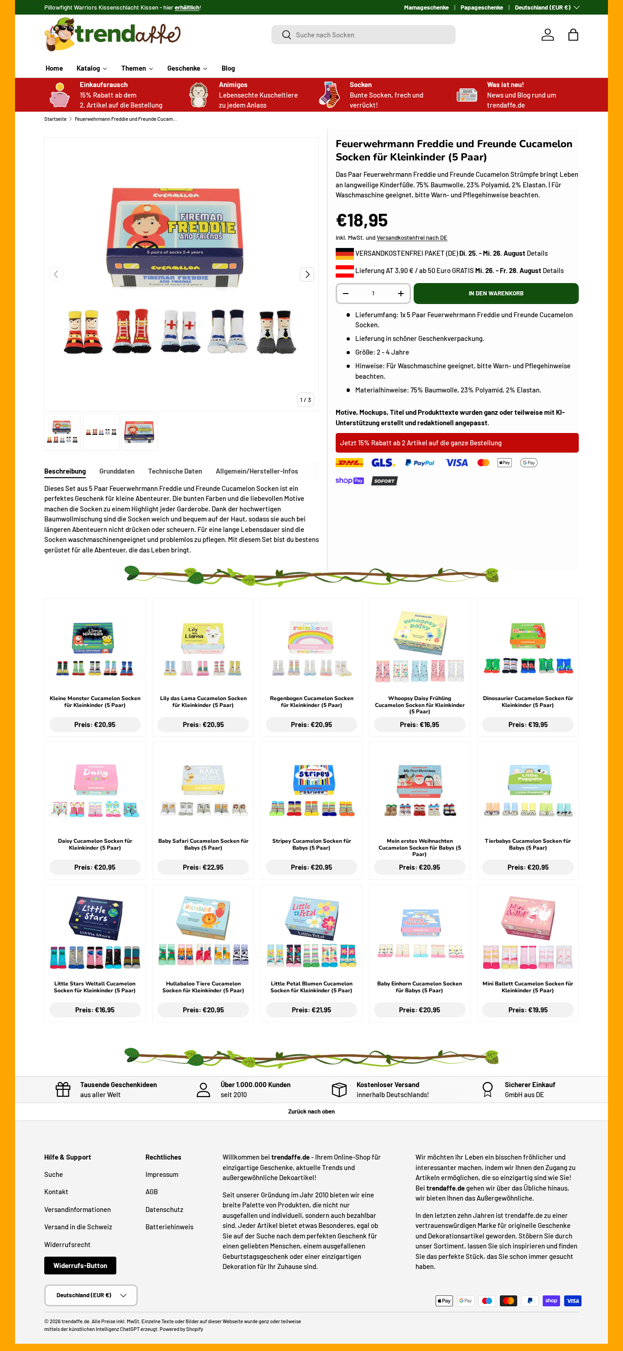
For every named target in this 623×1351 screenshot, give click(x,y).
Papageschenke (482, 7)
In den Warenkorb (496, 293)
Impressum (161, 1174)
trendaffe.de (75, 1321)
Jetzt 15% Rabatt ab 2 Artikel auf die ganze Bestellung (421, 442)
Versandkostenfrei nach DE (412, 237)
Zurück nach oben (311, 1111)
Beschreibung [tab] (65, 471)
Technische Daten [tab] (175, 471)
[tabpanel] (181, 519)
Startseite (55, 118)
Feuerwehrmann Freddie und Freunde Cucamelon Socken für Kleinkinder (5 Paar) (126, 118)
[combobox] (363, 34)
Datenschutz (164, 1209)
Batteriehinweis (169, 1226)
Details (537, 253)
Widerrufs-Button (80, 1265)
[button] (573, 35)
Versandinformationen (77, 1209)
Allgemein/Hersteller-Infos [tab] (257, 471)
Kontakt (56, 1191)
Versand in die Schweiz (78, 1226)
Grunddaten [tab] (117, 471)
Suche (53, 1174)
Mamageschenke (426, 7)
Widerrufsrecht (67, 1244)
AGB (151, 1191)
